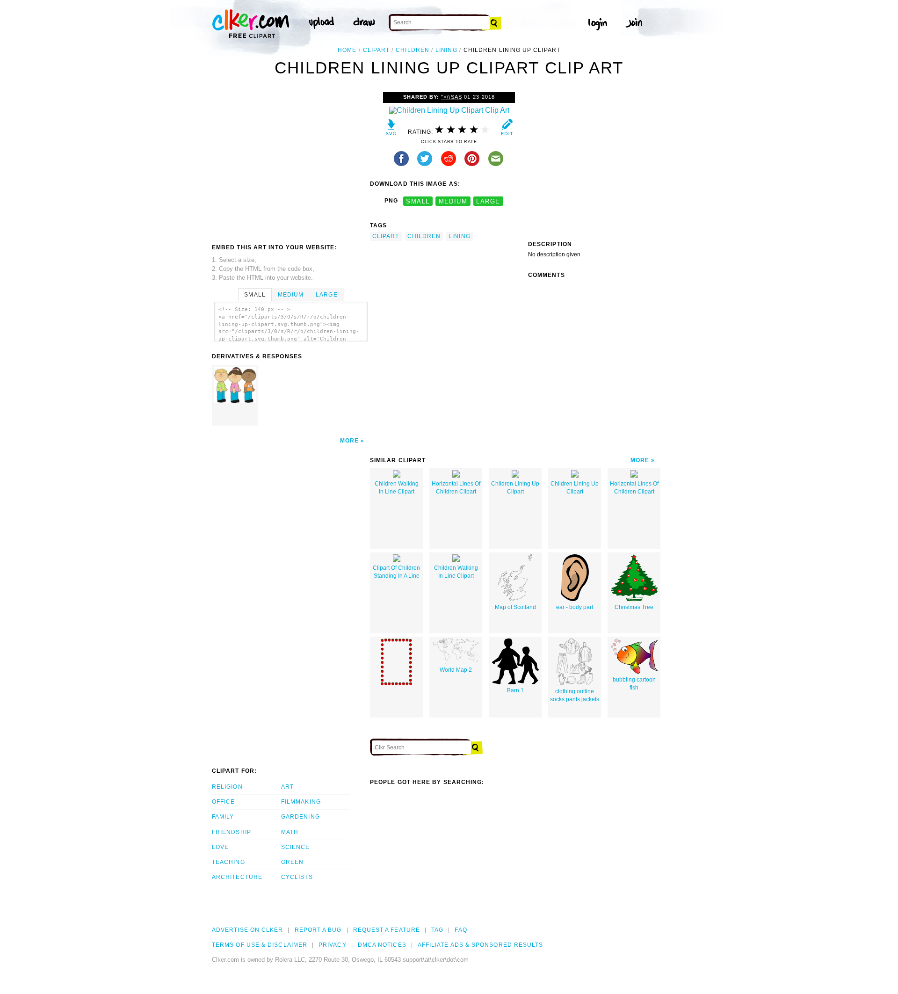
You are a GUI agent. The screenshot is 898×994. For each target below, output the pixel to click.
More (349, 440)
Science (295, 847)
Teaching (228, 862)
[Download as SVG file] (391, 129)
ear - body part (574, 607)
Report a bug (318, 930)
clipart (376, 50)
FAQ (461, 930)
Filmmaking (301, 801)
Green (292, 862)
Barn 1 (515, 690)
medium (453, 200)
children (412, 50)
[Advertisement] (290, 162)
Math (289, 832)
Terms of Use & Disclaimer (259, 945)
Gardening (300, 816)
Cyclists (297, 877)
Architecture (237, 877)
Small (254, 294)
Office (223, 801)
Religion (227, 787)
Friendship (231, 832)
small (417, 200)
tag (437, 930)
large (488, 200)
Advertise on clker (247, 930)
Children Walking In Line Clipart (397, 487)
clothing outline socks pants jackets (574, 695)
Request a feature (386, 930)
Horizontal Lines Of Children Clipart (456, 487)
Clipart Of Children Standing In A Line (396, 572)
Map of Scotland (515, 607)
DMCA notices (382, 945)
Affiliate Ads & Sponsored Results (480, 945)
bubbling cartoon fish (634, 683)
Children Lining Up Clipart (515, 487)
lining (446, 50)
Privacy (333, 945)
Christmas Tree (634, 607)
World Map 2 (456, 670)
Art (287, 787)
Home (347, 50)
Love (220, 847)
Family (223, 816)
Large (326, 294)
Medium (291, 294)
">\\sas (451, 97)
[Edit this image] (507, 129)
